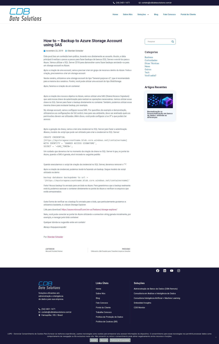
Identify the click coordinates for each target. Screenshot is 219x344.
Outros (148, 69)
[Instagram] (178, 271)
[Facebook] (157, 271)
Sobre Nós (127, 14)
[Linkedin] (164, 271)
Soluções (142, 14)
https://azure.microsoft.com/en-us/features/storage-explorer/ (89, 209)
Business (149, 57)
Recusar (104, 340)
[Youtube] (171, 271)
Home (115, 14)
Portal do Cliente (188, 14)
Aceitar (94, 340)
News (147, 66)
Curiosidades (151, 60)
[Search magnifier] (173, 41)
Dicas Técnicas (152, 63)
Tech (147, 72)
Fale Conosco (169, 14)
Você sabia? (150, 75)
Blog (156, 14)
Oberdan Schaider (55, 237)
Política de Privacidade (120, 340)
